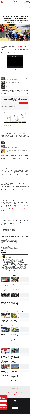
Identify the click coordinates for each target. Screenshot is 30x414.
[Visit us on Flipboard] (28, 1)
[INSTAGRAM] (8, 257)
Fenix (6, 49)
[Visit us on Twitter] (25, 1)
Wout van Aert (4, 241)
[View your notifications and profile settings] (6, 2)
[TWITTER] (7, 257)
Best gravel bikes (15, 392)
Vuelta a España (8, 393)
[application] (15, 61)
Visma (10, 162)
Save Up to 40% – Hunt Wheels (9, 7)
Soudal (24, 52)
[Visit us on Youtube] (27, 1)
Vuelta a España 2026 (18, 7)
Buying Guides (15, 4)
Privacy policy (25, 403)
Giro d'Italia (8, 392)
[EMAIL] (11, 257)
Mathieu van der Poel (4, 69)
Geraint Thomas (19, 154)
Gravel (24, 4)
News (3, 4)
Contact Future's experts (10, 403)
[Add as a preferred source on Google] (15, 408)
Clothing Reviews (21, 395)
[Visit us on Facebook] (26, 1)
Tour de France (4, 252)
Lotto (22, 52)
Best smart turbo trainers (15, 394)
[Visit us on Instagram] (23, 1)
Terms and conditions (18, 403)
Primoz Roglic (22, 183)
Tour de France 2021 (17, 46)
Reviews (10, 4)
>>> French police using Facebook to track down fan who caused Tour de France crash (15, 208)
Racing (6, 4)
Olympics (8, 395)
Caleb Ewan (19, 52)
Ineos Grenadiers (25, 154)
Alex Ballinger (12, 22)
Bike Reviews (21, 392)
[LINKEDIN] (9, 257)
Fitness (20, 4)
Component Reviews (21, 393)
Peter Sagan (13, 53)
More (27, 4)
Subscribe (26, 2)
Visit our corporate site (25, 411)
